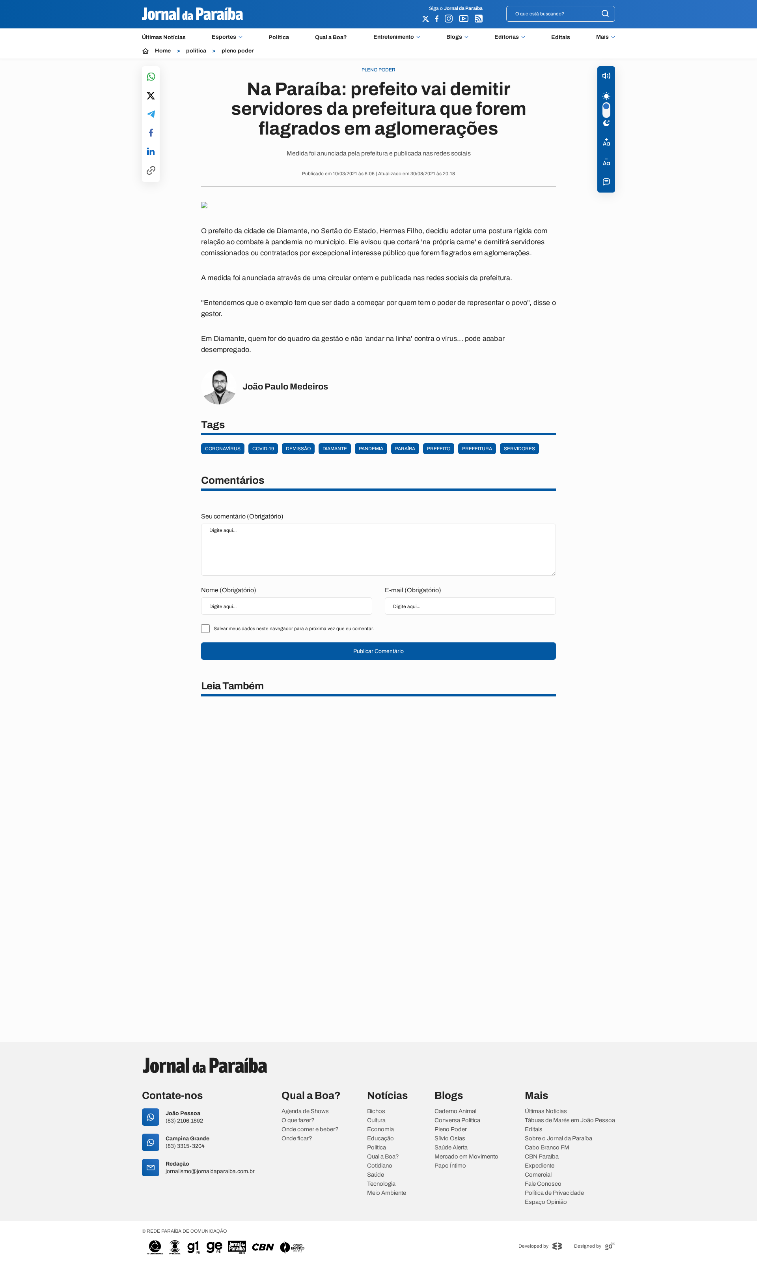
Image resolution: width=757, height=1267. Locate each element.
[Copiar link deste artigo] (151, 171)
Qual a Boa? (331, 37)
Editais (560, 37)
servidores (519, 448)
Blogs (454, 37)
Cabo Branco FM (547, 1148)
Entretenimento (393, 37)
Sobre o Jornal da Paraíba (558, 1139)
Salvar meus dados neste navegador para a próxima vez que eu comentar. (294, 628)
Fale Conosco (543, 1184)
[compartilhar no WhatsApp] (151, 77)
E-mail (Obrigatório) (413, 590)
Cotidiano (379, 1166)
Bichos (376, 1111)
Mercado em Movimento (466, 1157)
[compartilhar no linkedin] (151, 152)
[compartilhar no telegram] (151, 114)
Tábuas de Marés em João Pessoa (570, 1120)
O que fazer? (298, 1120)
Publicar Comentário (378, 651)
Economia (380, 1129)
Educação (380, 1139)
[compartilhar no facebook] (151, 133)
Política (278, 37)
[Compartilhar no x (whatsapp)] (151, 96)
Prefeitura (477, 448)
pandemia (371, 448)
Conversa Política (457, 1120)
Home (163, 51)
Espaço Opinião (546, 1202)
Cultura (376, 1120)
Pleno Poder (450, 1129)
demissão (298, 448)
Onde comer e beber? (310, 1129)
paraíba (405, 448)
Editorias (506, 37)
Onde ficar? (297, 1139)
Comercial (538, 1175)
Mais (602, 37)
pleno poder (238, 51)
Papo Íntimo (450, 1166)
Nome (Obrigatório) (228, 590)
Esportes (224, 37)
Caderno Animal (455, 1111)
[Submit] (605, 14)
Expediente (539, 1166)
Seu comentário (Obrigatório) (242, 516)
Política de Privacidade (554, 1193)
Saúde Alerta (451, 1148)
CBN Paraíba (542, 1157)
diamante (335, 448)
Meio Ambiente (386, 1193)
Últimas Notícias (164, 37)
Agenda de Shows (305, 1111)
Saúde (375, 1175)
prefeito (438, 448)
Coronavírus (223, 448)
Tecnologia (381, 1184)
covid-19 (263, 448)
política (196, 51)
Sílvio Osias (449, 1139)
